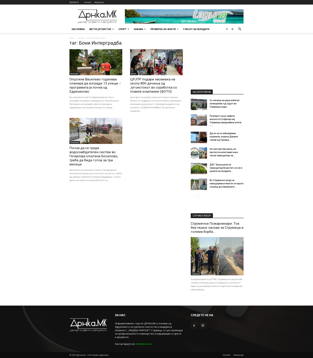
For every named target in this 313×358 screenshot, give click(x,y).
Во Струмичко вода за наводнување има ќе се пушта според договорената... (226, 183)
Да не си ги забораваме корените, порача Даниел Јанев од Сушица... (224, 136)
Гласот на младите (196, 29)
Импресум (99, 2)
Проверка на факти (163, 29)
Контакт (87, 2)
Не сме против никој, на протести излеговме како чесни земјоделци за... (224, 152)
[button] (240, 29)
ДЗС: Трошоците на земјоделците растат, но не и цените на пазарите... (226, 167)
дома (72, 38)
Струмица (196, 274)
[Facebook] (226, 29)
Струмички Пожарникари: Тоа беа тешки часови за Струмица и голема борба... (217, 228)
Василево (74, 74)
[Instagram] (232, 29)
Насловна (78, 29)
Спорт (123, 29)
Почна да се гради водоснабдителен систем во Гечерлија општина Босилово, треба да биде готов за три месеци (93, 156)
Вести (133, 74)
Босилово (74, 142)
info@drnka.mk (144, 343)
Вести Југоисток (100, 29)
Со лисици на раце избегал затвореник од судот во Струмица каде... (224, 103)
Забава (138, 29)
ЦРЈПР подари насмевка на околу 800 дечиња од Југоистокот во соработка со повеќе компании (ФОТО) (153, 85)
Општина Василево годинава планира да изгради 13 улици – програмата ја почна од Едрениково (95, 85)
